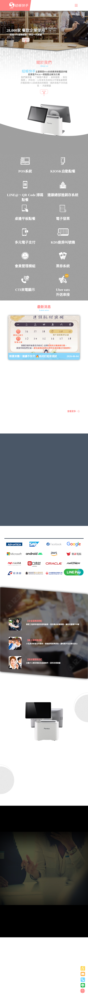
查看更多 (71, 411)
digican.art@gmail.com (43, 903)
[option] (44, 33)
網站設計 (64, 986)
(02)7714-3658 (9, 917)
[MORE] (19, 40)
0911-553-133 (8, 933)
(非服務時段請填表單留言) (42, 948)
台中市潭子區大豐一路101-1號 (50, 962)
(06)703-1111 (20, 917)
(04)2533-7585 (32, 917)
